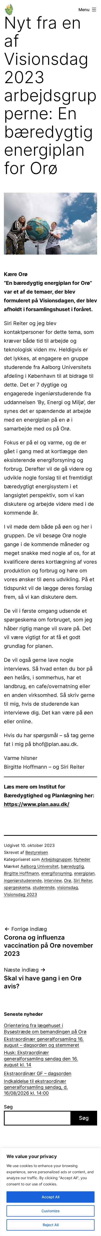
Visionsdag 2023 (20, 894)
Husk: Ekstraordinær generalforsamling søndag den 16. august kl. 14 (41, 1058)
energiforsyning (56, 873)
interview (53, 880)
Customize (50, 1211)
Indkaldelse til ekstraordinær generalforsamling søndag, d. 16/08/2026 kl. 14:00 (36, 1087)
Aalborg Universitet (39, 866)
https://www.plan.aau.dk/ (36, 804)
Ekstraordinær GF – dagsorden (37, 1073)
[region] (50, 1192)
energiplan (84, 873)
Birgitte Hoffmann (21, 873)
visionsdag (67, 887)
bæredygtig (72, 866)
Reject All (51, 1225)
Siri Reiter (83, 880)
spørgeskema (17, 887)
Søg (8, 1106)
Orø (67, 880)
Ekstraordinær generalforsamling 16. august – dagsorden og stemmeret (44, 1042)
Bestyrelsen (36, 852)
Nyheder (82, 859)
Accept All (50, 1197)
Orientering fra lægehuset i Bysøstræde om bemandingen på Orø (45, 1028)
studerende (44, 887)
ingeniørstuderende (23, 880)
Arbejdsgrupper (56, 859)
